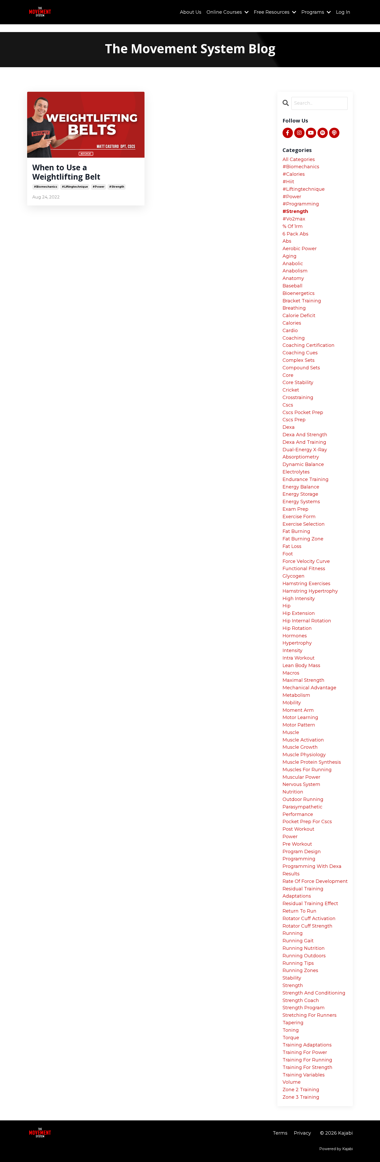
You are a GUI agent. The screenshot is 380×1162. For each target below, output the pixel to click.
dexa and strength (305, 435)
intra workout (299, 658)
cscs (288, 405)
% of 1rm (293, 226)
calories (292, 323)
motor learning (300, 717)
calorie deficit (299, 315)
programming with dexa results (312, 870)
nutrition (293, 792)
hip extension (299, 613)
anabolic (293, 263)
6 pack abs (295, 234)
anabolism (295, 271)
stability (292, 978)
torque (291, 1038)
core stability (298, 382)
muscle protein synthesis (312, 762)
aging (290, 256)
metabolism (296, 695)
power (290, 836)
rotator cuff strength (307, 926)
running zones (300, 970)
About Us (190, 12)
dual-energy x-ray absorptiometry (305, 453)
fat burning (296, 531)
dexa (289, 427)
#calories (294, 174)
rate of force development (315, 881)
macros (291, 673)
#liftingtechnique (75, 186)
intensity (292, 650)
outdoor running (303, 799)
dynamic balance (303, 464)
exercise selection (304, 524)
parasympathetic (302, 807)
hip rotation (297, 628)
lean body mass (301, 665)
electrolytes (296, 472)
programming (299, 859)
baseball (292, 286)
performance (298, 814)
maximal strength (303, 680)
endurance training (306, 479)
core (288, 375)
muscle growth (300, 747)
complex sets (299, 360)
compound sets (301, 368)
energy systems (301, 501)
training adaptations (307, 1045)
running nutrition (304, 948)
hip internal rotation (307, 621)
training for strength (307, 1067)
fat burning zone (303, 539)
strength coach (301, 1000)
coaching (294, 338)
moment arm (298, 710)
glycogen (294, 576)
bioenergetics (299, 293)
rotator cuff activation (309, 918)
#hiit (288, 182)
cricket (291, 390)
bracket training (302, 301)
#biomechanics (45, 186)
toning (291, 1030)
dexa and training (304, 442)
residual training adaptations (303, 892)
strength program (304, 1008)
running (293, 933)
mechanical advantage (309, 688)
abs (287, 241)
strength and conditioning (314, 993)
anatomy (293, 278)
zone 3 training (301, 1097)
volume (292, 1082)
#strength (116, 186)
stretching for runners (310, 1015)
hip (287, 606)
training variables (304, 1075)
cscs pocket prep (303, 412)
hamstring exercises (306, 583)
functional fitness (304, 568)
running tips (298, 963)
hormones (295, 636)
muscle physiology (304, 755)
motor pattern (299, 725)
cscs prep (294, 420)
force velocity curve (306, 561)
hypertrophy (297, 643)
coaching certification (309, 345)
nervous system (301, 784)
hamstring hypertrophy (310, 591)
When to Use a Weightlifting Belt (66, 172)
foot (288, 554)
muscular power (301, 777)
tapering (293, 1023)
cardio (290, 330)
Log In (343, 12)
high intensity (299, 598)
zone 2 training (301, 1089)
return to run (299, 911)
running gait (298, 941)
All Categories (299, 159)
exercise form (299, 516)
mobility (292, 703)
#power (98, 186)
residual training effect (310, 903)
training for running (307, 1060)
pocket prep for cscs (307, 821)
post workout (298, 829)
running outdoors (304, 956)
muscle (291, 732)
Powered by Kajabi (336, 1148)
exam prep (295, 509)
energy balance (301, 487)
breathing (294, 308)
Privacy (302, 1133)
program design (302, 851)
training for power (305, 1052)
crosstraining (298, 397)
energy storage (300, 494)
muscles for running (307, 770)
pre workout (297, 844)
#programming (301, 204)
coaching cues (300, 353)
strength (293, 985)
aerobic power (300, 248)
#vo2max (294, 219)
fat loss (292, 546)
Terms (280, 1133)
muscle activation (303, 740)
